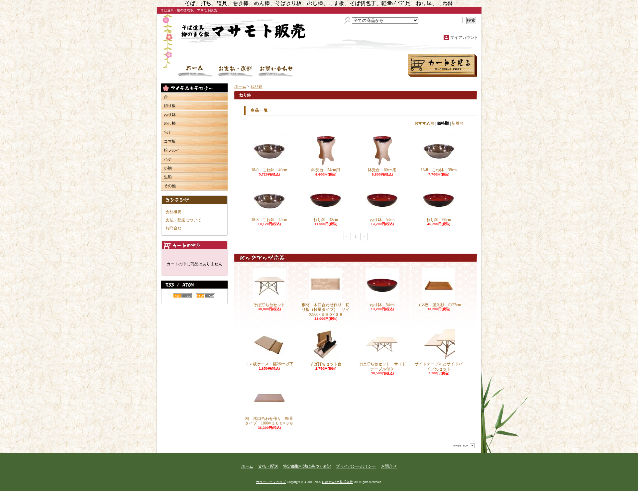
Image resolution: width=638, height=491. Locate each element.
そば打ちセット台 (326, 364)
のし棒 (170, 123)
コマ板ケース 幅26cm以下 (269, 364)
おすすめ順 (424, 123)
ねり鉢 (170, 114)
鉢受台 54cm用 (325, 170)
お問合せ (276, 71)
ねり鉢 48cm (325, 219)
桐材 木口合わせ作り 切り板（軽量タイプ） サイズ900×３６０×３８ (326, 310)
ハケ (168, 159)
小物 (168, 168)
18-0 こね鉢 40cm (269, 170)
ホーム (195, 71)
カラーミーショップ (271, 482)
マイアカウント (464, 37)
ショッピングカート (442, 65)
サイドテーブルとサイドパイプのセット (439, 366)
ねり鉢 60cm (438, 219)
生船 (168, 177)
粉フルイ (172, 150)
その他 (170, 186)
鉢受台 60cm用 (382, 170)
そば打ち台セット (269, 305)
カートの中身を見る (194, 245)
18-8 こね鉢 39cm (439, 170)
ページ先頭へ (464, 445)
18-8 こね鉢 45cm (269, 219)
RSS (182, 295)
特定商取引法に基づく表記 (307, 466)
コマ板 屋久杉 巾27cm (444, 305)
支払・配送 (268, 466)
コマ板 (170, 141)
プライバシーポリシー (356, 466)
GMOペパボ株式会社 (337, 482)
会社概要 (173, 211)
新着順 (458, 123)
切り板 (170, 105)
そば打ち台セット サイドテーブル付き (382, 366)
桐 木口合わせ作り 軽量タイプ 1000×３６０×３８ (269, 421)
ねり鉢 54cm (382, 219)
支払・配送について (236, 71)
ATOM (205, 295)
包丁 (168, 132)
